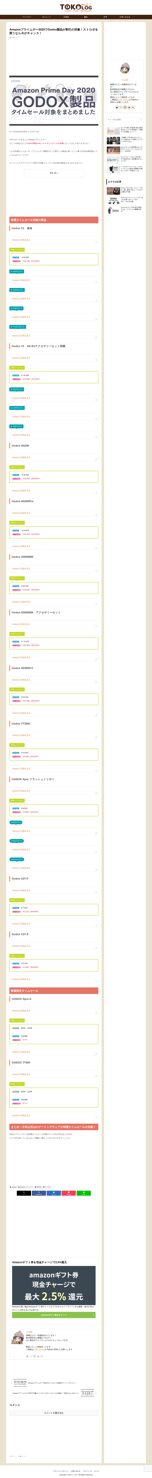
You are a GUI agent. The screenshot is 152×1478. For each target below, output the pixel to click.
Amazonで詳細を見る (21, 240)
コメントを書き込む (54, 1413)
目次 (52, 173)
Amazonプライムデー (26, 1187)
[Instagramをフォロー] (34, 1356)
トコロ (29, 1332)
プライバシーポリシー (61, 1471)
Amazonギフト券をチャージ (54, 1315)
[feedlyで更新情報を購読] (38, 1356)
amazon (14, 1187)
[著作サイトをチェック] (27, 1356)
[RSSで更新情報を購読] (41, 1356)
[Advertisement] (53, 55)
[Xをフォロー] (30, 1356)
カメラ (14, 1183)
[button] (141, 119)
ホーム (96, 1471)
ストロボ (47, 1187)
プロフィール (87, 1471)
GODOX (39, 1187)
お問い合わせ (39, 1349)
